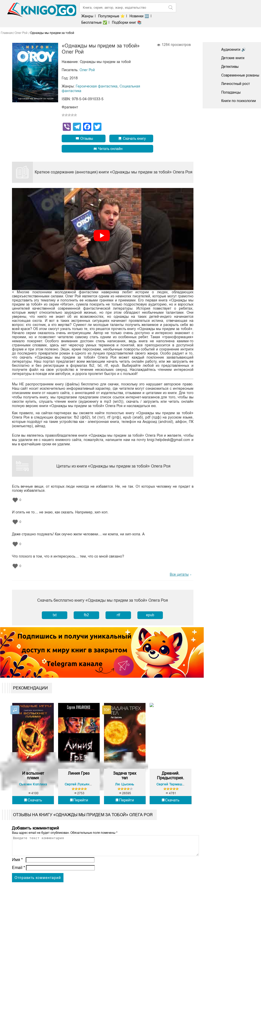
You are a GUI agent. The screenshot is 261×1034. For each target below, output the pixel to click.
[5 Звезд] (75, 115)
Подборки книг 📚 (126, 22)
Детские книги (232, 58)
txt (55, 615)
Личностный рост (235, 84)
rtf (118, 615)
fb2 (86, 615)
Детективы (230, 67)
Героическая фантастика (97, 86)
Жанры (87, 16)
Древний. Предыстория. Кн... (170, 775)
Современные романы (240, 75)
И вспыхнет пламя (33, 775)
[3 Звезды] (69, 115)
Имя (17, 860)
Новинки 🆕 (139, 16)
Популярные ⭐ (111, 16)
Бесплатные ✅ (94, 22)
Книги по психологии (238, 101)
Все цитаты (179, 574)
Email (18, 867)
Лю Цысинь (124, 784)
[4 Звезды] (72, 115)
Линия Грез (78, 773)
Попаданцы (231, 92)
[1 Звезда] (63, 115)
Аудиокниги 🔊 (233, 49)
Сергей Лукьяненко (81, 784)
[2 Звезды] (66, 115)
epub (150, 615)
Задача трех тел (124, 775)
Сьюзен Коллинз (33, 784)
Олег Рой (87, 70)
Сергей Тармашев (171, 784)
